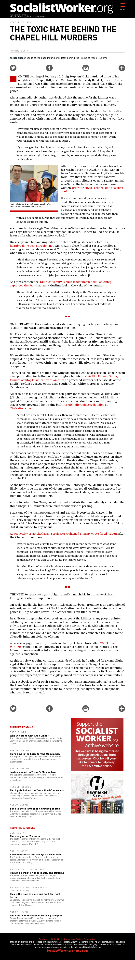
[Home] (62, 8)
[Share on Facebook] (49, 70)
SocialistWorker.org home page (67, 950)
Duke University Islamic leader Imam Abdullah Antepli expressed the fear (61, 283)
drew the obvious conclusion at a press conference (92, 189)
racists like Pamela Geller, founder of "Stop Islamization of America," (64, 378)
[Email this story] (85, 70)
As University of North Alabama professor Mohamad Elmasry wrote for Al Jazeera (64, 533)
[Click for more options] (122, 70)
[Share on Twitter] (13, 70)
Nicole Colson (20, 22)
